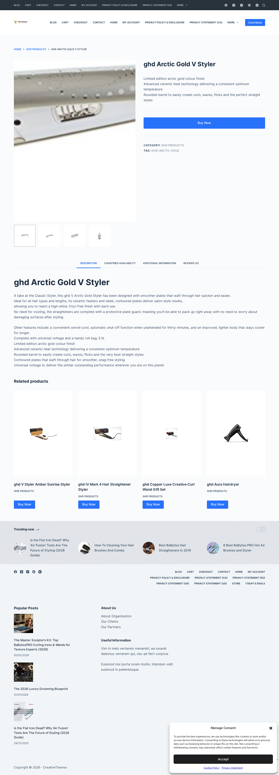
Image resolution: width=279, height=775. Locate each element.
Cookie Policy (212, 767)
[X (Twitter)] (233, 5)
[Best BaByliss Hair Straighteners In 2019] (149, 548)
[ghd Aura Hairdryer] (236, 433)
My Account (89, 5)
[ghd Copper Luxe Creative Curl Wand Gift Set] (172, 433)
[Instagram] (241, 5)
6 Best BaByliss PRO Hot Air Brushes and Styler (244, 547)
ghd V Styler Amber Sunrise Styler (42, 484)
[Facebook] (226, 5)
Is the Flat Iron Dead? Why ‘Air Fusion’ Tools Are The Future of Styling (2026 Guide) (49, 547)
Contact (59, 5)
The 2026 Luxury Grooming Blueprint (41, 689)
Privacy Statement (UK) (172, 583)
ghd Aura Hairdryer (223, 484)
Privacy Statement (232, 767)
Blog (17, 5)
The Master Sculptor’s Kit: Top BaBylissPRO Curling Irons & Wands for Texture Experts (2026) (42, 644)
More (180, 5)
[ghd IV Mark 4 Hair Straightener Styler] (107, 433)
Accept (223, 759)
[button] (271, 728)
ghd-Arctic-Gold (165, 150)
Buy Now (204, 123)
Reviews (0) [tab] (191, 263)
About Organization (116, 616)
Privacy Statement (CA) (157, 5)
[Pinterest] (249, 5)
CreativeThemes (55, 767)
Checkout (42, 5)
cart (28, 5)
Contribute (255, 22)
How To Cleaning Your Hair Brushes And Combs (114, 547)
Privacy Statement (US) (210, 583)
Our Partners (111, 627)
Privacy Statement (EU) (249, 577)
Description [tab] (88, 263)
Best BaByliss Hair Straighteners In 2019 (175, 547)
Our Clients (109, 621)
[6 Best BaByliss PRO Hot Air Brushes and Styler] (213, 548)
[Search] (263, 5)
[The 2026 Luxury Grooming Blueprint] (23, 672)
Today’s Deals (255, 583)
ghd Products (172, 145)
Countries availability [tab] (120, 263)
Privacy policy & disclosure (119, 5)
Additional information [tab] (159, 263)
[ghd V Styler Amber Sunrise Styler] (43, 433)
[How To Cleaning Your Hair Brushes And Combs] (84, 548)
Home (73, 5)
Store (236, 583)
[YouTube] (257, 5)
